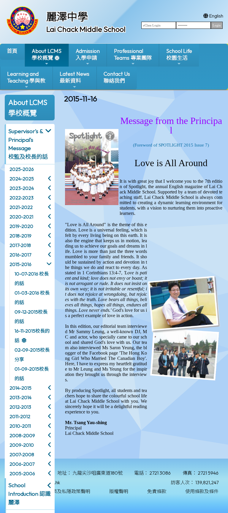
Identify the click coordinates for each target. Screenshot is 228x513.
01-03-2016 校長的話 (32, 297)
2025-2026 (22, 169)
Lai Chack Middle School (86, 29)
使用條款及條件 (201, 491)
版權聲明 (118, 491)
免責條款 (156, 491)
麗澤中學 (67, 16)
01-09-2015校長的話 (32, 373)
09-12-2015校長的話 (31, 316)
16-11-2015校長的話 (32, 335)
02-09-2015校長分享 (32, 354)
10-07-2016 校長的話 (32, 278)
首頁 (12, 51)
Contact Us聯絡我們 (117, 77)
